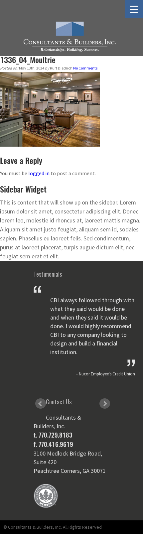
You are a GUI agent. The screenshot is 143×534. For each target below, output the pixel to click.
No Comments (85, 68)
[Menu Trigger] (134, 9)
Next (104, 403)
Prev (40, 403)
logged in (39, 173)
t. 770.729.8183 (53, 435)
